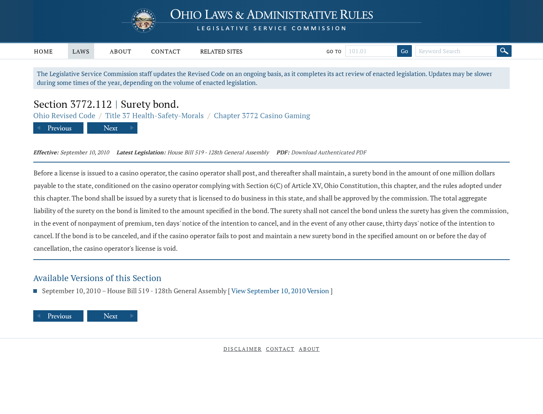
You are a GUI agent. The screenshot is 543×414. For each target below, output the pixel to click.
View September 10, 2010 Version (280, 290)
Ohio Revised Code (64, 115)
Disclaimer (242, 348)
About (121, 51)
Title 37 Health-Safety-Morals (154, 115)
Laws (81, 51)
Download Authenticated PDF (328, 152)
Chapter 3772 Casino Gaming (262, 115)
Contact (166, 51)
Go (404, 51)
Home (43, 51)
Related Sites (221, 51)
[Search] (504, 51)
